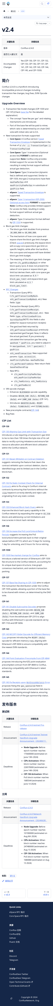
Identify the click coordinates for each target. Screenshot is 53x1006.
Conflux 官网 (15, 930)
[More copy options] (49, 23)
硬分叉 (12, 876)
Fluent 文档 (14, 942)
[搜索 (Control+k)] (42, 3)
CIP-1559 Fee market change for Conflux (20, 555)
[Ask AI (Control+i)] (48, 3)
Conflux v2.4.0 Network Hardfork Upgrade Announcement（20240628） (33, 817)
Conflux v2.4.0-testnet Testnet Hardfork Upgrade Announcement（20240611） (33, 737)
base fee (25, 112)
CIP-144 (34, 410)
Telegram (13, 960)
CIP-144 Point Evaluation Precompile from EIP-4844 (25, 658)
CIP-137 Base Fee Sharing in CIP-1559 (19, 582)
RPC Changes (12, 289)
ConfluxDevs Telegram (19, 978)
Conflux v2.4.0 (26, 807)
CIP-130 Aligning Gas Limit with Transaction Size (24, 431)
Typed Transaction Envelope (31, 192)
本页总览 (7, 17)
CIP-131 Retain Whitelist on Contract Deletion (23, 459)
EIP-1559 (17, 222)
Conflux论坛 (14, 934)
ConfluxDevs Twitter (18, 974)
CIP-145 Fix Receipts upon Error (26, 682)
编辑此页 (9, 881)
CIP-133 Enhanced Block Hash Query (19, 507)
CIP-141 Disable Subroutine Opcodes (19, 606)
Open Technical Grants (20, 982)
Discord (13, 956)
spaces (20, 242)
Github (12, 938)
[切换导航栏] (4, 3)
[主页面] (4, 11)
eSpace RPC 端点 (17, 912)
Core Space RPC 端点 (18, 916)
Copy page (43, 23)
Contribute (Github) (18, 986)
